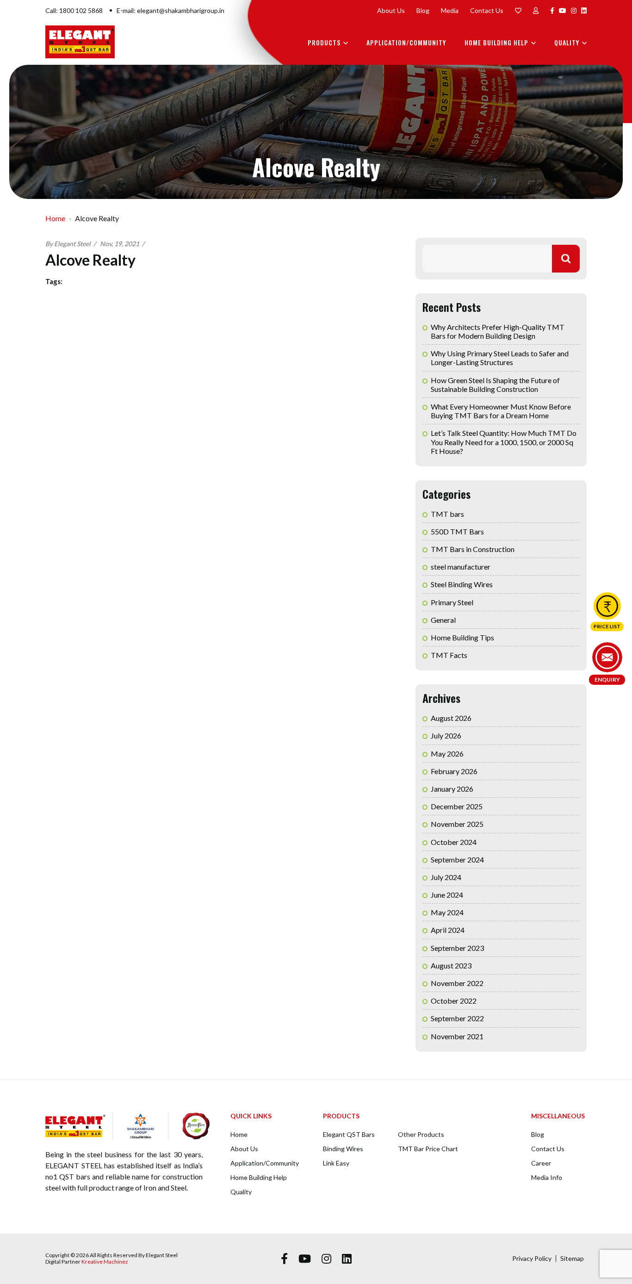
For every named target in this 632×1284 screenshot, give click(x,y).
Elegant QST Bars (349, 1134)
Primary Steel (452, 602)
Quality (566, 42)
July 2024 (446, 877)
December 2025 (457, 806)
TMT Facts (449, 655)
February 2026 (454, 771)
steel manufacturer (460, 566)
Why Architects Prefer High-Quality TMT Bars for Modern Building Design (497, 331)
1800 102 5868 (81, 10)
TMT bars (447, 513)
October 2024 (454, 841)
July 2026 (446, 735)
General (443, 619)
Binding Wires (343, 1149)
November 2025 (457, 823)
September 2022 (457, 1018)
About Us (391, 10)
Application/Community (406, 42)
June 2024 (447, 894)
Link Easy (336, 1163)
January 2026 (452, 788)
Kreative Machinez (104, 1261)
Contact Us (486, 10)
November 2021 (457, 1036)
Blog (422, 10)
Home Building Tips (462, 637)
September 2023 (457, 947)
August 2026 (451, 717)
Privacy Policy (531, 1258)
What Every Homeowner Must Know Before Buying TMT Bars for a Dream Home (501, 411)
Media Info (546, 1177)
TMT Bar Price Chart (428, 1149)
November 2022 (457, 983)
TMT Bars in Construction (472, 549)
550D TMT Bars (457, 531)
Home (55, 218)
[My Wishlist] (518, 10)
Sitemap (572, 1258)
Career (541, 1163)
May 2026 (447, 753)
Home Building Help (496, 42)
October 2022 (454, 1000)
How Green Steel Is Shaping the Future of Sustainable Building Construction (495, 384)
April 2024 (448, 929)
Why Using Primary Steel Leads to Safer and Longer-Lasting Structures (500, 357)
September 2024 (457, 859)
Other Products (421, 1134)
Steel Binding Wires (462, 584)
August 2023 (451, 965)
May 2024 (447, 912)
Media (450, 10)
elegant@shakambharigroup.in (180, 10)
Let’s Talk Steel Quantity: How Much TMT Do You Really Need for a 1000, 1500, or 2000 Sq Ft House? (503, 441)
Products (324, 42)
